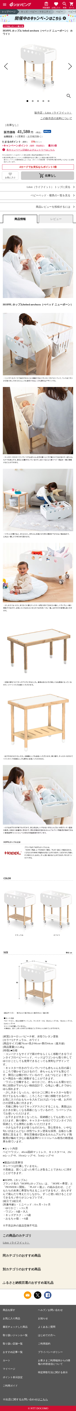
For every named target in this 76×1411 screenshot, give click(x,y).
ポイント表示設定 (13, 1377)
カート (6, 1360)
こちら (44, 1399)
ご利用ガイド (10, 1385)
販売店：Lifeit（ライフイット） (53, 112)
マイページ (9, 1369)
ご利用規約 (44, 1343)
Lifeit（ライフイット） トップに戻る (48, 187)
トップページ (9, 11)
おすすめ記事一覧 (13, 1352)
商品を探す (9, 1310)
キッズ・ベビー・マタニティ (36, 11)
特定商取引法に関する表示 (53, 1372)
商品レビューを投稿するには (53, 207)
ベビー (59, 11)
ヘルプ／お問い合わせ (50, 1310)
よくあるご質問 (46, 1327)
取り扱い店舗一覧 (13, 1343)
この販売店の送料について (56, 118)
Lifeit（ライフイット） (16, 1242)
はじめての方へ (46, 1335)
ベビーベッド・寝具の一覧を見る (50, 195)
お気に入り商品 (11, 1318)
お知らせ (43, 1318)
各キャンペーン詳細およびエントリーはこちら (31, 149)
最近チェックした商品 (15, 1327)
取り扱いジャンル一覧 (15, 1335)
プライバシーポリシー (50, 1352)
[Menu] (4, 4)
